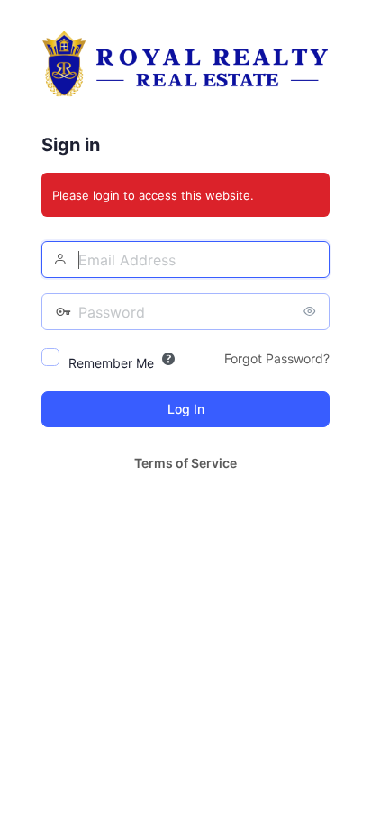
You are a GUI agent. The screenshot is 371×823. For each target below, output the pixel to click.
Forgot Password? (277, 358)
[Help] (168, 359)
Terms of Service (185, 462)
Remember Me (111, 363)
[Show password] (312, 311)
